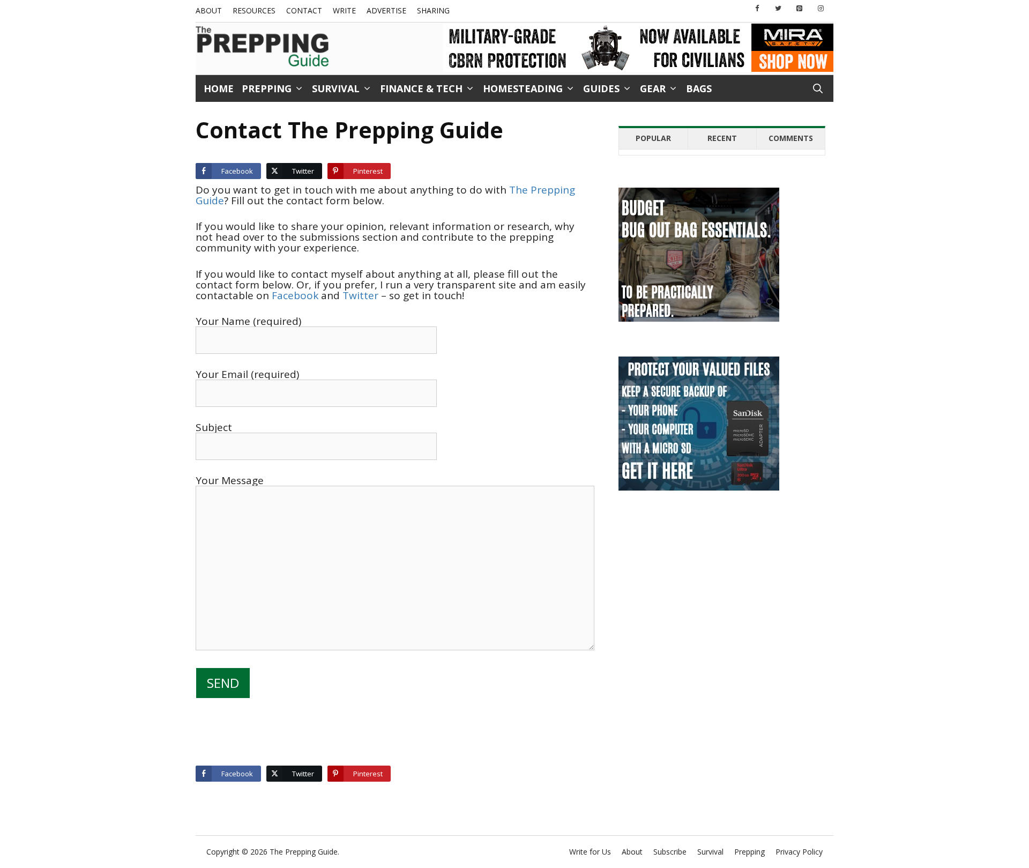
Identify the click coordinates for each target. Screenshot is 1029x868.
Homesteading (523, 88)
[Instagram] (820, 9)
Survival (336, 88)
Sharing (433, 10)
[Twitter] (778, 9)
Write (344, 10)
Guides (601, 88)
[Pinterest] (799, 9)
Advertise (386, 10)
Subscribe (670, 852)
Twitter (360, 295)
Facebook (295, 295)
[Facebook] (757, 9)
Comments (791, 138)
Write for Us (590, 852)
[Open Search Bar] (818, 88)
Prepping (267, 88)
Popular (653, 138)
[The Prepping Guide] (263, 47)
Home (219, 88)
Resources (254, 10)
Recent (722, 138)
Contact (304, 10)
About (209, 10)
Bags (699, 88)
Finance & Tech (421, 88)
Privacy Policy (799, 852)
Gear (653, 88)
